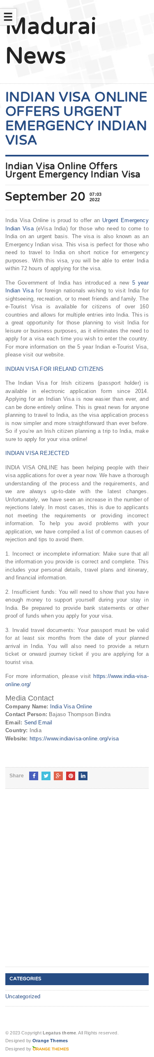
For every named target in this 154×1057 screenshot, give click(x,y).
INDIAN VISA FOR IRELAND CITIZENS (54, 369)
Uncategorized (23, 996)
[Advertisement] (77, 884)
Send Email (38, 722)
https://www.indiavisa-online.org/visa (74, 738)
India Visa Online (71, 706)
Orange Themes (50, 1040)
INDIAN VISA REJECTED (37, 453)
